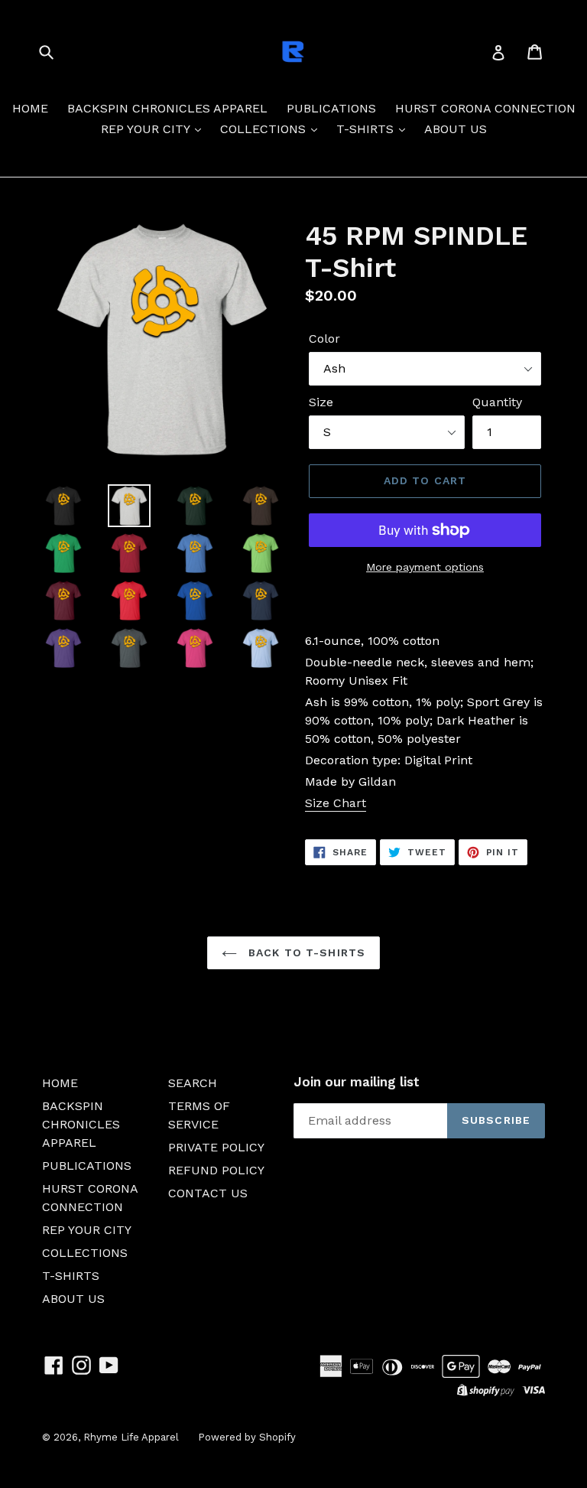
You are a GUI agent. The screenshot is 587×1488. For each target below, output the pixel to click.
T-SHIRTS (366, 129)
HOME (30, 108)
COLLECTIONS (265, 129)
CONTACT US (208, 1193)
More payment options (425, 567)
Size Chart (335, 803)
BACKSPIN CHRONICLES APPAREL (167, 108)
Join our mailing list (357, 1081)
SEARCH (192, 1083)
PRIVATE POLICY (216, 1147)
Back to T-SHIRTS (305, 952)
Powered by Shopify (247, 1437)
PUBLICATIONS (331, 108)
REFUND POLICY (216, 1170)
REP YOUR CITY (147, 129)
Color (324, 338)
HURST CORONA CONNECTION (485, 108)
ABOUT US (455, 129)
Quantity (497, 402)
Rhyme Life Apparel (131, 1437)
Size (321, 402)
